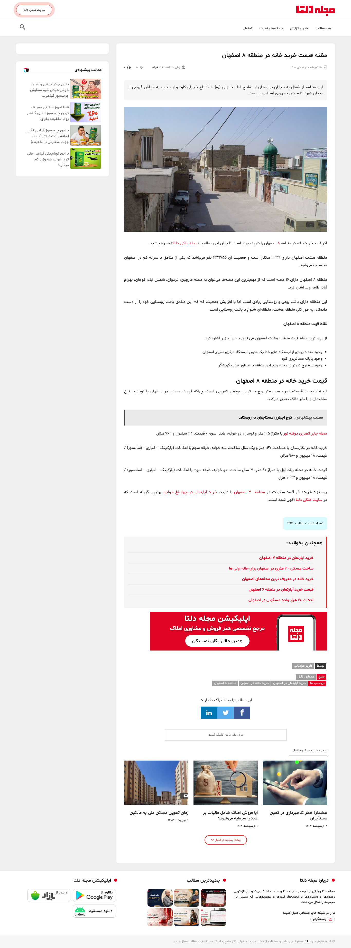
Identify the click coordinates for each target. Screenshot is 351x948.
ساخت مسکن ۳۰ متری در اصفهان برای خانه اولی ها (271, 568)
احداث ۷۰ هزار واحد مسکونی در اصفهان (280, 600)
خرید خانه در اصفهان (255, 683)
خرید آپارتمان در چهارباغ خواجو (189, 492)
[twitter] (225, 713)
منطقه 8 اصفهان (225, 683)
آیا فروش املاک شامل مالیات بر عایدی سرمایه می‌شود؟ (230, 815)
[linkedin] (209, 713)
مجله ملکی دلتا (185, 243)
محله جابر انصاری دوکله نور (305, 433)
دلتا (306, 941)
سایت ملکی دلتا (34, 10)
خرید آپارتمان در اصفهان (289, 683)
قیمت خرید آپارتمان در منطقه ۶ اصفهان (281, 589)
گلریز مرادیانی (303, 666)
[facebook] (242, 713)
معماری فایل (306, 676)
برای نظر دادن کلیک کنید (226, 735)
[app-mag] (238, 616)
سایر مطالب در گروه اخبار (310, 750)
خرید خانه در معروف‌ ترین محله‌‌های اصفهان (277, 579)
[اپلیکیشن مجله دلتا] (94, 897)
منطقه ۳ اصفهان (249, 492)
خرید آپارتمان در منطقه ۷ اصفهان (286, 558)
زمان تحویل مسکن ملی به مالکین (159, 813)
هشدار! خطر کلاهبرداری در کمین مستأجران (298, 815)
